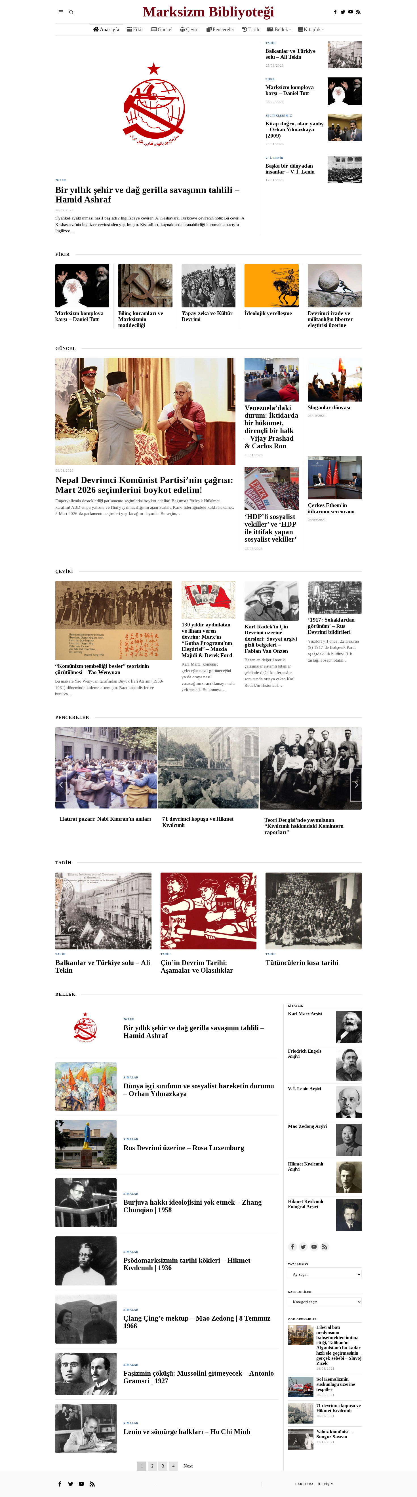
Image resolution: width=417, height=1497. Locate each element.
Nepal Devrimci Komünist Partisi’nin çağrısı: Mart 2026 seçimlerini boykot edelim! (144, 485)
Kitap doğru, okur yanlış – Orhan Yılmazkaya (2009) (294, 130)
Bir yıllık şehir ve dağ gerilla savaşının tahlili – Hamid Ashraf (147, 195)
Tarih (271, 43)
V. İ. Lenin (274, 157)
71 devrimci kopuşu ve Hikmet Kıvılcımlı (197, 822)
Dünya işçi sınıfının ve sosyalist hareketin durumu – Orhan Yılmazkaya (198, 1089)
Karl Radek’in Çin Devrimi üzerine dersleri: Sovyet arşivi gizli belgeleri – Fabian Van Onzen (271, 639)
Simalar (130, 1077)
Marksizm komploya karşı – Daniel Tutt (290, 90)
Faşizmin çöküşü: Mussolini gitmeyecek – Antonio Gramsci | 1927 (198, 1377)
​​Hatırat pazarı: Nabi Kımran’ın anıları (105, 819)
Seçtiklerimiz (279, 115)
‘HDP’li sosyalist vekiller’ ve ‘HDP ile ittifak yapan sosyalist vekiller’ (271, 528)
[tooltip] (335, 12)
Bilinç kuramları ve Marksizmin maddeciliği (140, 319)
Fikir (270, 79)
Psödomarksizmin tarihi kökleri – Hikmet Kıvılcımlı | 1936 (186, 1264)
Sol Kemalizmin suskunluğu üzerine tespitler (335, 1384)
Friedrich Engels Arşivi (304, 1054)
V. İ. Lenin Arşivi (304, 1088)
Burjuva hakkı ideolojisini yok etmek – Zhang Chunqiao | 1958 (192, 1206)
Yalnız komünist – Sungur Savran (334, 1434)
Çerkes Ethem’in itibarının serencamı (331, 508)
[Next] (356, 785)
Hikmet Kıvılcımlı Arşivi (305, 1167)
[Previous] (61, 785)
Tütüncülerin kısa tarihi (302, 962)
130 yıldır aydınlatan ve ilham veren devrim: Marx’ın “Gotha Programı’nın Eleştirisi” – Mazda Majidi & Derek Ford (207, 640)
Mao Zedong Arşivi (307, 1126)
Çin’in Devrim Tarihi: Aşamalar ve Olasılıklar (197, 966)
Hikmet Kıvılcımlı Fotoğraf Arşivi (305, 1204)
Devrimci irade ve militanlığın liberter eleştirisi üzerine (330, 319)
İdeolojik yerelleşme (268, 313)
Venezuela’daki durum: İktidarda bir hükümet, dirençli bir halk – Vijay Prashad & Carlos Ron (271, 427)
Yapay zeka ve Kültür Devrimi (207, 316)
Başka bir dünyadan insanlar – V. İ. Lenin (290, 169)
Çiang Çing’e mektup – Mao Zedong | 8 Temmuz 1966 (196, 1322)
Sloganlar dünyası (329, 407)
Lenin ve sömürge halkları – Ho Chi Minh (186, 1431)
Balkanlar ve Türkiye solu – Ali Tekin (290, 54)
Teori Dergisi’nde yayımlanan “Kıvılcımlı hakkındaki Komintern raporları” (304, 826)
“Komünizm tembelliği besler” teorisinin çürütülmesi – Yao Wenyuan (102, 669)
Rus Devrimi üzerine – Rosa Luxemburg (183, 1148)
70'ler (60, 180)
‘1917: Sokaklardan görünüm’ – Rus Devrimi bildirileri (331, 626)
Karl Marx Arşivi (305, 1013)
